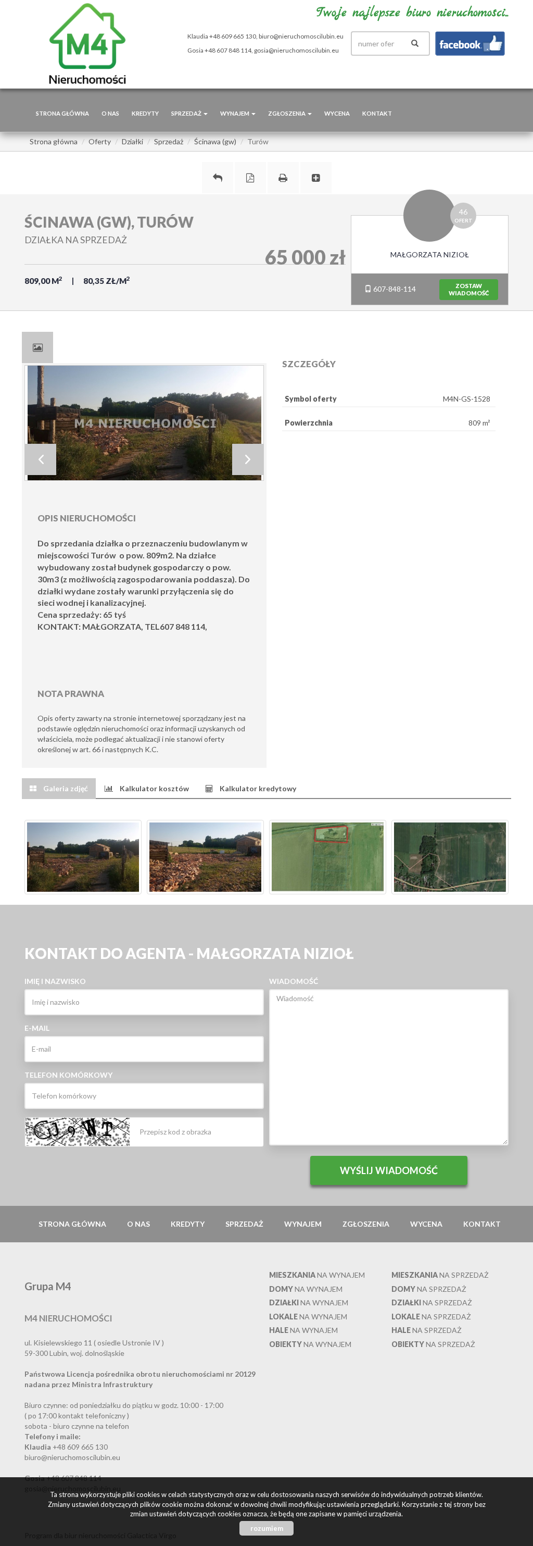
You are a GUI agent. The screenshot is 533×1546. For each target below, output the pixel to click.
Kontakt (377, 113)
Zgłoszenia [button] (287, 113)
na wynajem (317, 1274)
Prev (40, 459)
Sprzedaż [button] (186, 113)
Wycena (337, 113)
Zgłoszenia (365, 1223)
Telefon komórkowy (68, 1074)
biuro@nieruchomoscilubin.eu (301, 36)
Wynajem (303, 1223)
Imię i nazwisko (55, 981)
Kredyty (145, 113)
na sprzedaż (440, 1274)
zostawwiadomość (469, 289)
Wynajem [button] (235, 113)
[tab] (37, 347)
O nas (110, 113)
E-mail (36, 1028)
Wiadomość (293, 981)
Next (247, 459)
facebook (470, 43)
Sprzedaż (244, 1223)
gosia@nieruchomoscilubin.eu (296, 50)
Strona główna (62, 113)
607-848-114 (394, 288)
